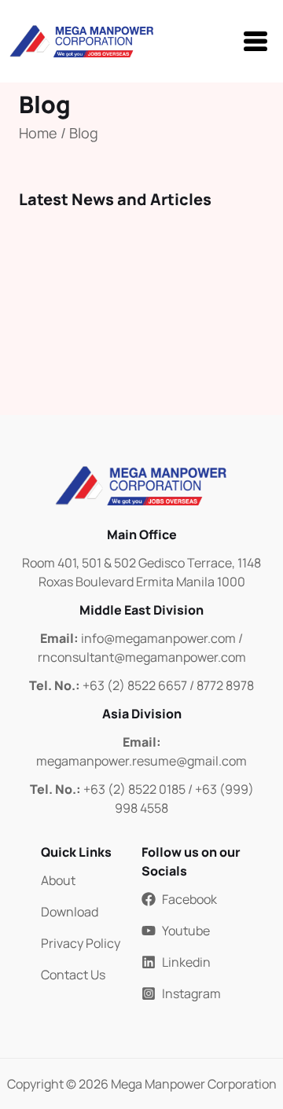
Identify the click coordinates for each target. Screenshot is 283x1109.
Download (69, 911)
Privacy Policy (80, 943)
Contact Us (73, 974)
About (58, 880)
